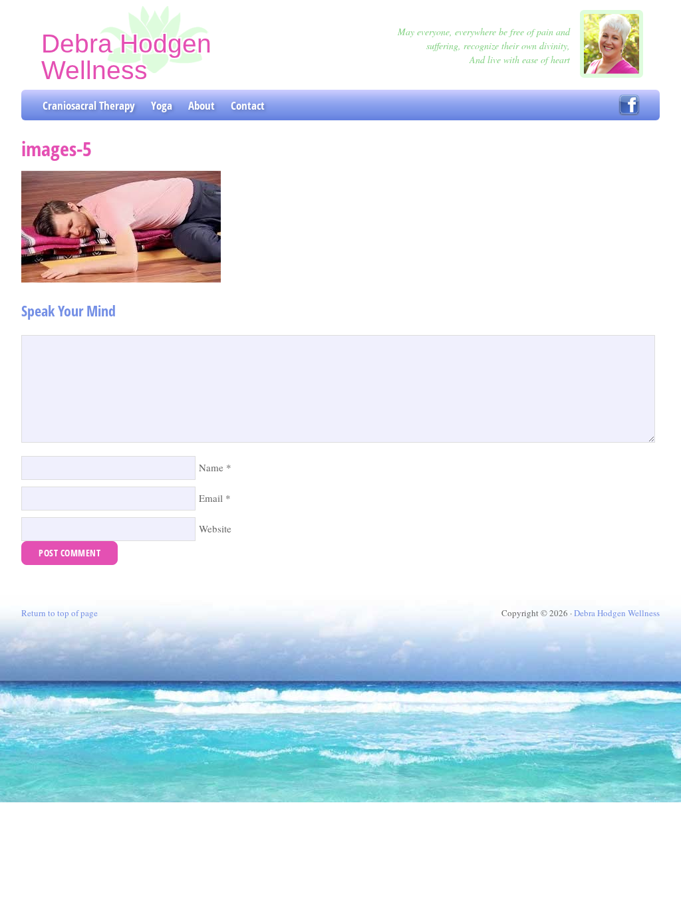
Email (211, 498)
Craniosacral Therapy (89, 105)
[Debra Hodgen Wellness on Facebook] (629, 105)
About (201, 105)
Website (215, 528)
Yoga (161, 105)
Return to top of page (59, 613)
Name (211, 467)
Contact (248, 105)
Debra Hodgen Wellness (126, 56)
